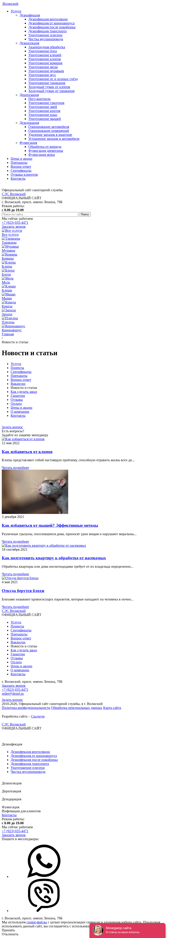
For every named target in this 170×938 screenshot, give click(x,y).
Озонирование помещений (48, 131)
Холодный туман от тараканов (51, 91)
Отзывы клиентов (24, 174)
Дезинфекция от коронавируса (51, 23)
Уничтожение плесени (45, 35)
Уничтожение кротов (44, 111)
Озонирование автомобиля (48, 127)
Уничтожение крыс (43, 115)
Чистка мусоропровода (45, 39)
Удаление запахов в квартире (50, 135)
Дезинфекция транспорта (47, 31)
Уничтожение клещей (44, 55)
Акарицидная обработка (46, 47)
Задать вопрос (12, 427)
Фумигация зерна (41, 154)
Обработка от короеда (44, 147)
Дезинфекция (29, 15)
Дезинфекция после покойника (51, 27)
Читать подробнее (15, 467)
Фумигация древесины (45, 150)
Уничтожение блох (42, 51)
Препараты (19, 162)
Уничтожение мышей (44, 119)
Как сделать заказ (24, 392)
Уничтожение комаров (45, 63)
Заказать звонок (14, 226)
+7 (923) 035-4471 (15, 222)
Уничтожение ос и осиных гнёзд (53, 79)
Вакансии (18, 384)
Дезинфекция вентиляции (48, 19)
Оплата (16, 403)
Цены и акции (21, 158)
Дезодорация (29, 123)
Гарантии (18, 396)
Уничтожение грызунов (46, 103)
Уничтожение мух (42, 75)
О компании (20, 411)
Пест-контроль (39, 99)
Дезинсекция (29, 43)
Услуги (16, 11)
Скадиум (37, 716)
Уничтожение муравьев (46, 71)
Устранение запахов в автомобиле (53, 139)
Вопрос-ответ (21, 166)
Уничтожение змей (42, 107)
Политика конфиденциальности (26, 708)
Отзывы (17, 399)
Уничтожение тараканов (46, 83)
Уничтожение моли (43, 67)
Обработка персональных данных (76, 708)
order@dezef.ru (13, 693)
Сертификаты (21, 170)
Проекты (17, 368)
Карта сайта (112, 708)
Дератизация (29, 95)
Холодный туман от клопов (49, 87)
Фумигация (28, 143)
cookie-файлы (37, 922)
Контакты (18, 178)
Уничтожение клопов (44, 59)
